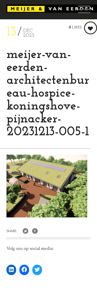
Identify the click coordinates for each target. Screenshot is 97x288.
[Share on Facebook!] (35, 231)
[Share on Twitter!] (25, 231)
